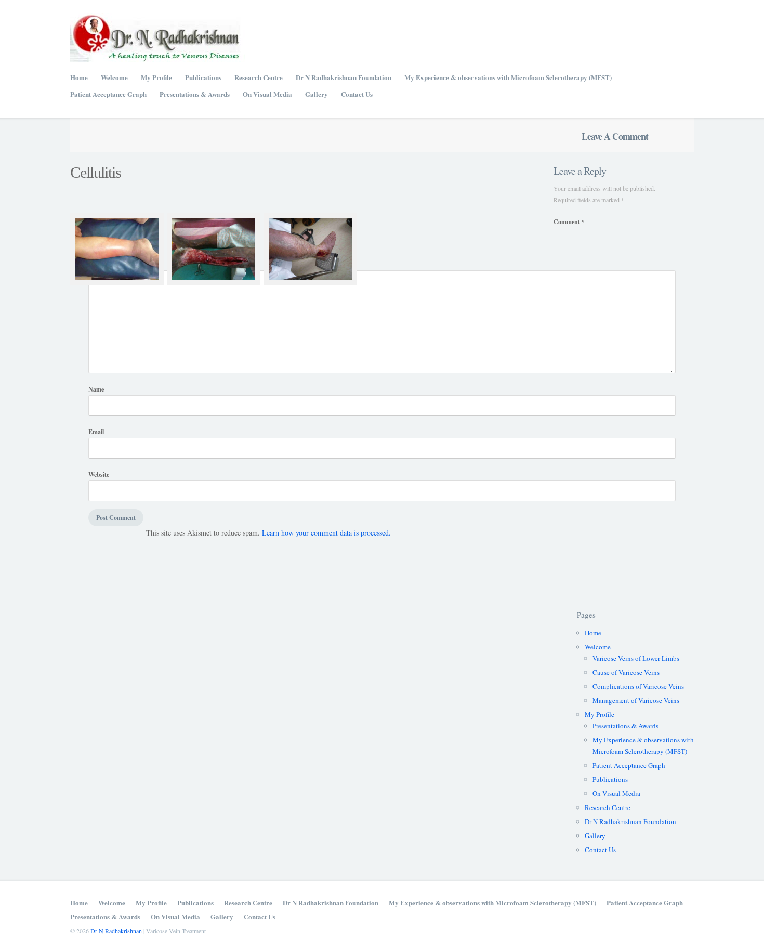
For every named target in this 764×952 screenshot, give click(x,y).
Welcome (114, 77)
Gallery (316, 94)
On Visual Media (267, 94)
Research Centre (258, 77)
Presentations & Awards (195, 94)
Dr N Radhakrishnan (116, 931)
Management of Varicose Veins (635, 700)
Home (79, 77)
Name (96, 389)
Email (96, 431)
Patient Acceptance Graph (108, 94)
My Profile (156, 77)
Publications (203, 77)
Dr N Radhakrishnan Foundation (343, 77)
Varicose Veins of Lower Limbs (635, 658)
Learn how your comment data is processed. (326, 533)
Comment (569, 221)
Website (98, 474)
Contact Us (357, 94)
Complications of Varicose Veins (638, 686)
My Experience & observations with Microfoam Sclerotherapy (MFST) (508, 77)
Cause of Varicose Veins (626, 672)
